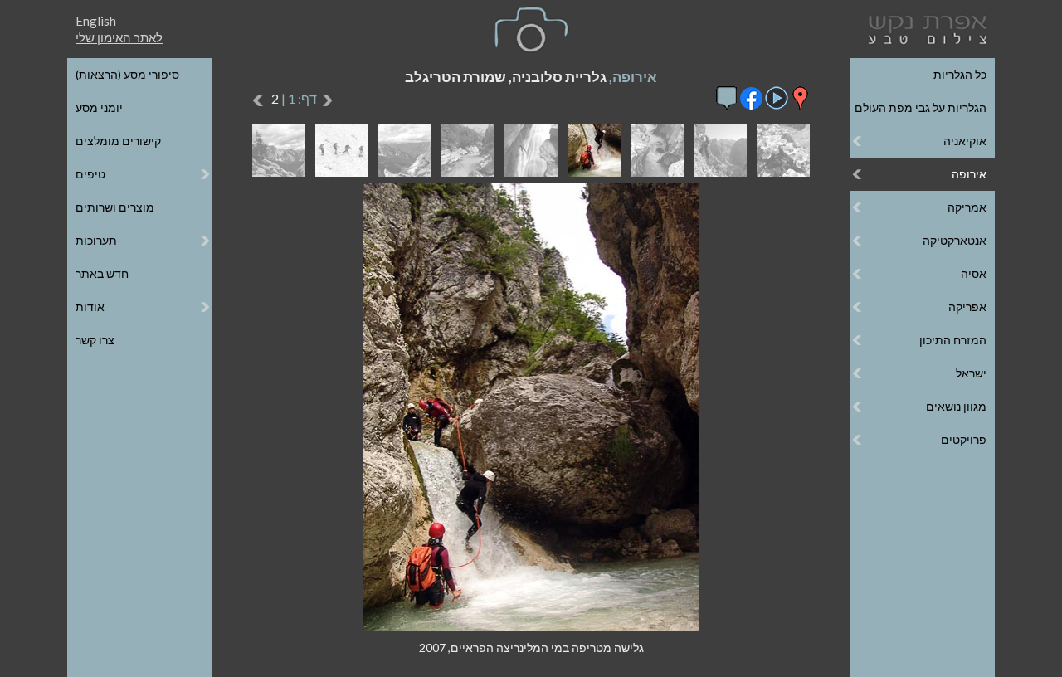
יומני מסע (99, 107)
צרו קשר (95, 340)
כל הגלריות (959, 74)
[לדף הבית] (924, 27)
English (96, 20)
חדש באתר (102, 273)
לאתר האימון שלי (119, 37)
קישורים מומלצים (118, 141)
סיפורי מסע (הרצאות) (127, 74)
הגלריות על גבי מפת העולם (920, 107)
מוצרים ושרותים (115, 207)
